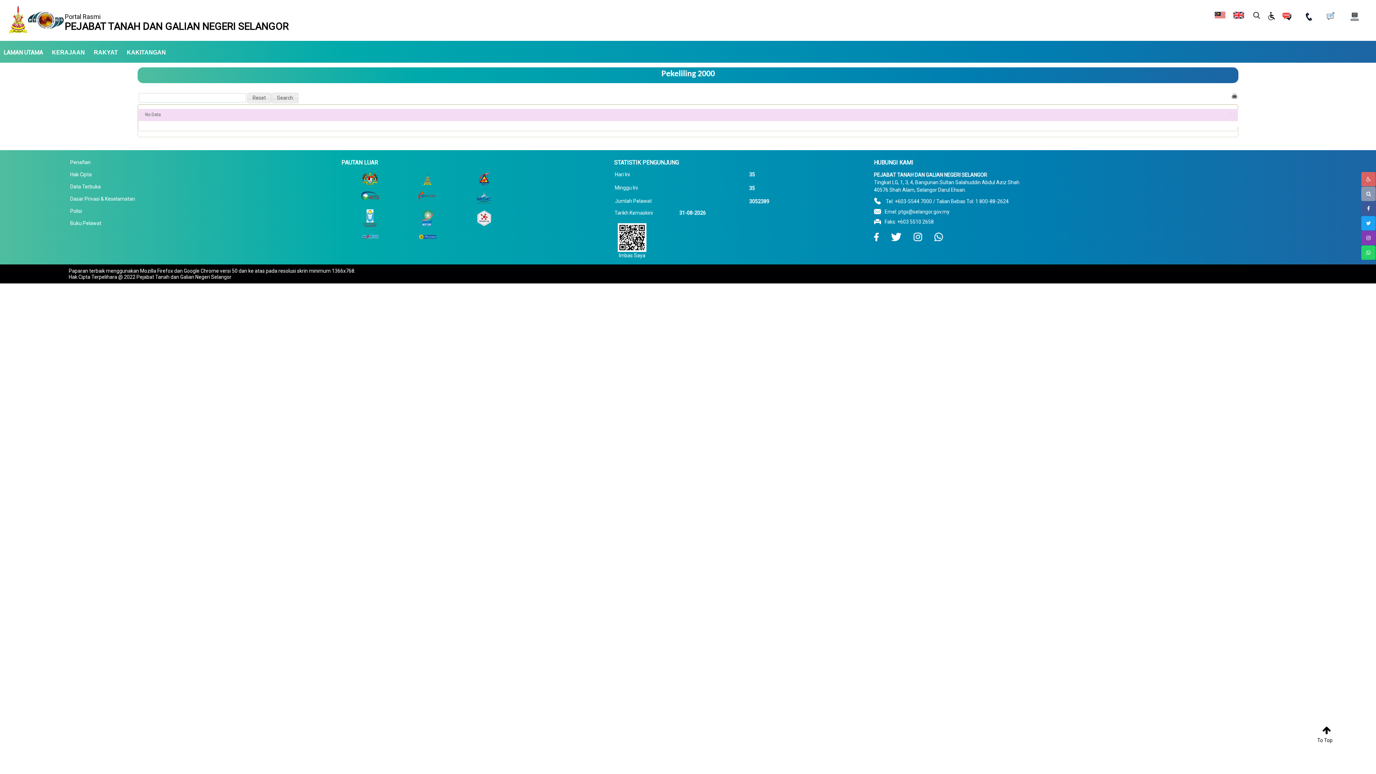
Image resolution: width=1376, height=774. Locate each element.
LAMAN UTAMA (23, 52)
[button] (259, 98)
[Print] (1234, 96)
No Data (153, 114)
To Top (1325, 740)
